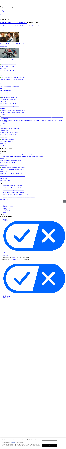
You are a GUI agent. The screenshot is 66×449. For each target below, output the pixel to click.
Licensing (5, 209)
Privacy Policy (6, 220)
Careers (4, 212)
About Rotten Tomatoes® (8, 206)
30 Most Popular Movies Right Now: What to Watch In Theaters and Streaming (19, 197)
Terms (26, 439)
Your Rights (13, 442)
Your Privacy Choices (8, 251)
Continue (49, 445)
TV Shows (2, 11)
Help (4, 205)
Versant (11, 439)
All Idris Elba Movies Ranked (13, 22)
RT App (1, 12)
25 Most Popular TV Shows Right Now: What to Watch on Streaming (17, 194)
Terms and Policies (6, 254)
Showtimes (2, 14)
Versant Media (14, 257)
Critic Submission (6, 208)
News (1, 13)
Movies (1, 10)
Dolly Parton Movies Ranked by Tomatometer (12, 187)
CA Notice (5, 252)
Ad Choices (5, 219)
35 (3, 145)
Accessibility (5, 255)
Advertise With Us (6, 210)
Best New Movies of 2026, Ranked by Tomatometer (13, 190)
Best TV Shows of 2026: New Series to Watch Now (13, 192)
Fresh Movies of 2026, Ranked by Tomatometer (12, 185)
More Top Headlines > (4, 199)
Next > (5, 145)
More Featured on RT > (5, 180)
